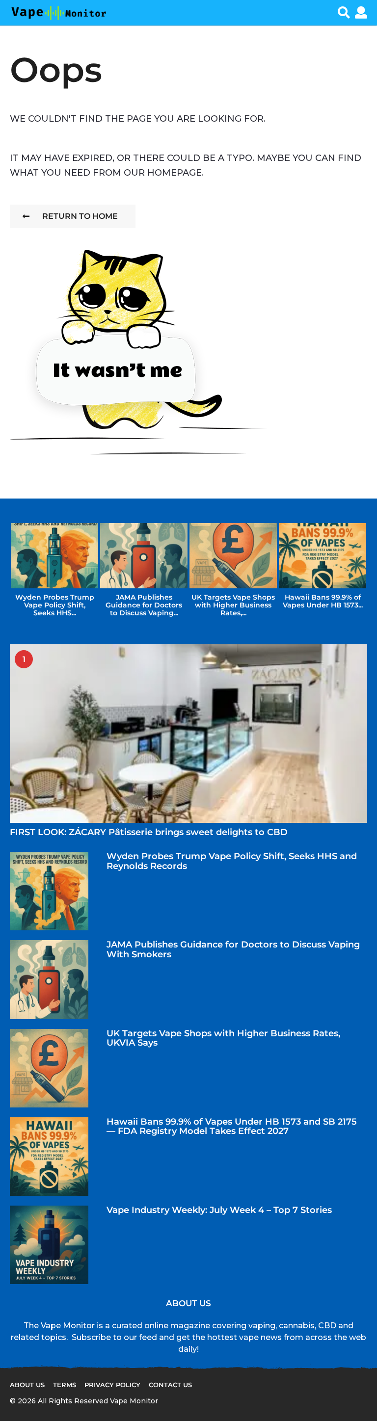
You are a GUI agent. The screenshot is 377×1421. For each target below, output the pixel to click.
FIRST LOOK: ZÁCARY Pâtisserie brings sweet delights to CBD (149, 832)
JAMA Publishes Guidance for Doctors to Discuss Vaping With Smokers (233, 949)
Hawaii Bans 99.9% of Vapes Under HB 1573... (323, 601)
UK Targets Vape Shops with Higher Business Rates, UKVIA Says (223, 1038)
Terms (64, 1385)
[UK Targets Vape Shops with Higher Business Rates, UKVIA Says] (49, 1068)
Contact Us (170, 1385)
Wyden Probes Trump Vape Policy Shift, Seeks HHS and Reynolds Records (232, 861)
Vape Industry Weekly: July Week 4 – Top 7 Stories (219, 1210)
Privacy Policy (112, 1385)
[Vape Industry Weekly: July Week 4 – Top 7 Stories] (49, 1245)
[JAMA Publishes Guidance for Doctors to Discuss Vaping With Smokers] (49, 979)
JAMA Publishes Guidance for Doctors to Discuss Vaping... (144, 605)
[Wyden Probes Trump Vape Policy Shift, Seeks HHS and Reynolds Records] (49, 891)
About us (27, 1385)
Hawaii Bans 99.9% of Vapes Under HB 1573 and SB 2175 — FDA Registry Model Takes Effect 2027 (232, 1126)
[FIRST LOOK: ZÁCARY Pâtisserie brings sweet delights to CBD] (188, 733)
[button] (344, 13)
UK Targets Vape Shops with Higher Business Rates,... (233, 605)
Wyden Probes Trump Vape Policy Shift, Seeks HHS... (54, 605)
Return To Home (80, 216)
